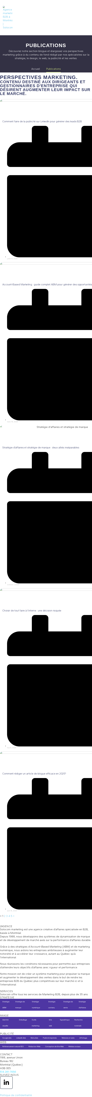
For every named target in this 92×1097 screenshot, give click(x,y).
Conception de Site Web (54, 1047)
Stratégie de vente (68, 1005)
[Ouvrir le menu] (86, 17)
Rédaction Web (34, 1047)
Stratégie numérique (36, 1005)
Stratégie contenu (51, 1005)
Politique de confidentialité (16, 1095)
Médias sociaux (74, 1047)
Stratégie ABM (5, 1005)
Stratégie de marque (20, 1005)
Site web (50, 1023)
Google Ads (7, 1038)
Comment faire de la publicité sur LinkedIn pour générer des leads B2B (42, 121)
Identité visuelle (5, 1023)
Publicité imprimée (50, 1038)
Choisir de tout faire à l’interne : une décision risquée (31, 610)
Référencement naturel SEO (13, 1047)
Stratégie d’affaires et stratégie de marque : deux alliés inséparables (40, 447)
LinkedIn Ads (21, 1038)
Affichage (83, 1038)
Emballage (23, 1020)
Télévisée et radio (68, 1038)
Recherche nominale (78, 1023)
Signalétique (65, 1020)
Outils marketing (35, 1023)
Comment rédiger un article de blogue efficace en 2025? (34, 773)
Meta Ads (34, 1038)
